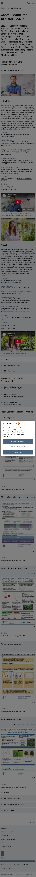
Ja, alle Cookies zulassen (18, 441)
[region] (18, 438)
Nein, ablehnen (18, 452)
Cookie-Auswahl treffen (18, 447)
